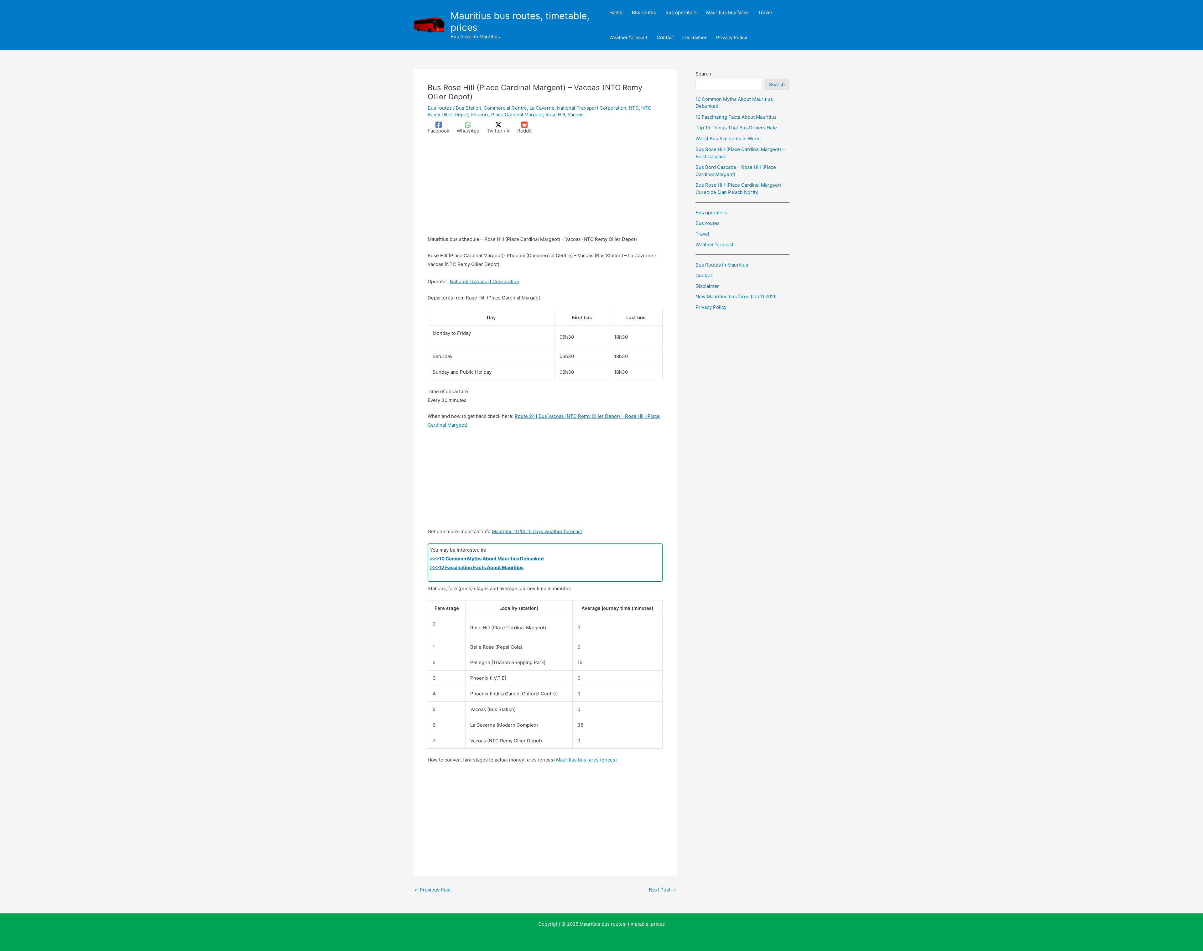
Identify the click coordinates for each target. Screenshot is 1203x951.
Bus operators (711, 213)
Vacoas (575, 114)
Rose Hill (555, 114)
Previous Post (432, 889)
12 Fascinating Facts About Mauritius (736, 117)
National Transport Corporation (591, 108)
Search (703, 74)
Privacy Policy (710, 307)
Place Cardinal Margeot (517, 114)
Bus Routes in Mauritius (721, 265)
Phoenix (480, 114)
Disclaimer (707, 286)
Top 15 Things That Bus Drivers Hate (736, 128)
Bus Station (468, 108)
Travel (702, 234)
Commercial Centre (505, 108)
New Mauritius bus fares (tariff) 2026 (736, 296)
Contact (704, 275)
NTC (634, 108)
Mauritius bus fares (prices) (586, 760)
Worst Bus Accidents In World (728, 139)
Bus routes (440, 108)
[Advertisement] (545, 188)
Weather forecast (714, 244)
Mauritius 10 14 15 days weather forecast (537, 531)
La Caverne (542, 108)
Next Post (662, 889)
